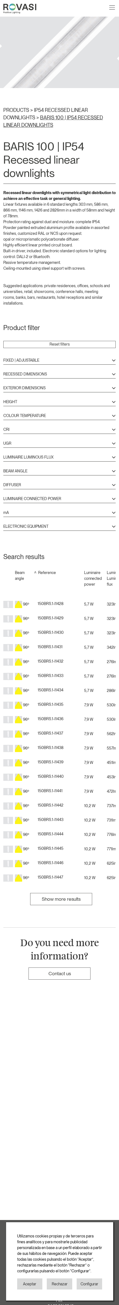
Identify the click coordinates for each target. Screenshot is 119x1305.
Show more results (61, 899)
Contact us (59, 973)
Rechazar (60, 1284)
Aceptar (29, 1284)
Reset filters (60, 344)
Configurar (89, 1284)
